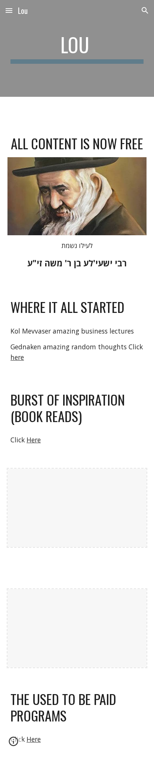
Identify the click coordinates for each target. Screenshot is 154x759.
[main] (77, 48)
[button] (9, 10)
